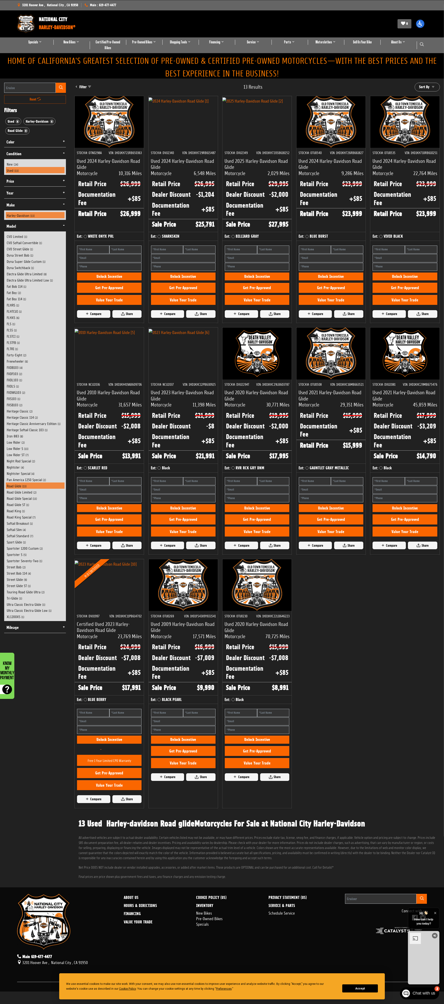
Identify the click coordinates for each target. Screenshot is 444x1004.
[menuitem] (35, 164)
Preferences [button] (224, 988)
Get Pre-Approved (109, 307)
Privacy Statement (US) (287, 961)
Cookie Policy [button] (127, 988)
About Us (131, 961)
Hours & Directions (140, 970)
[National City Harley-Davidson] (26, 24)
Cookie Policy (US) (211, 961)
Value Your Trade (109, 319)
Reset (33, 99)
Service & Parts (281, 970)
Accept (360, 988)
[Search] (61, 88)
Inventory (204, 970)
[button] (420, 23)
